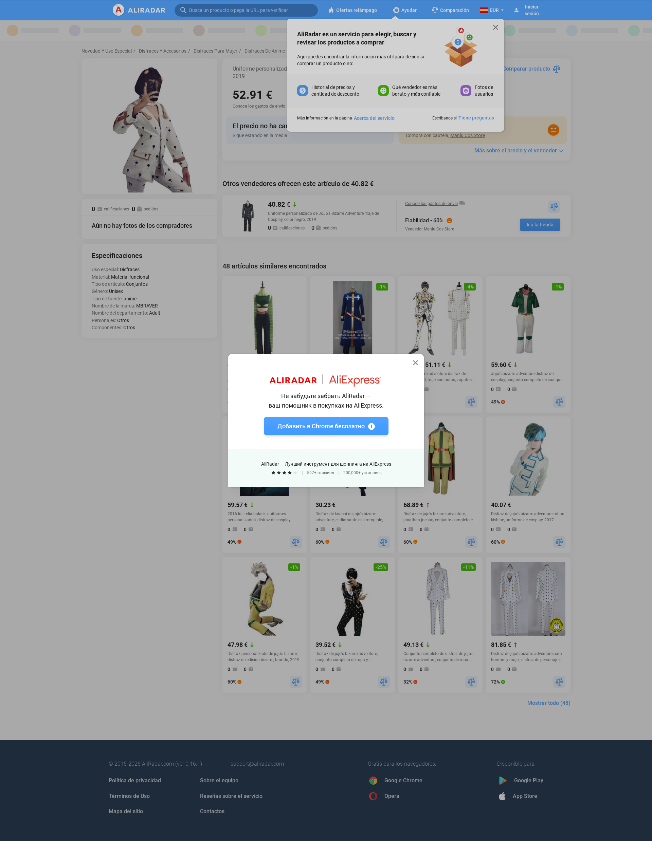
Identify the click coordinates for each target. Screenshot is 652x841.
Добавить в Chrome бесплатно (321, 426)
